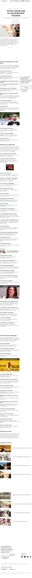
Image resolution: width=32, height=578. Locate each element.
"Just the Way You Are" (4, 324)
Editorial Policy (15, 563)
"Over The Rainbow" (10, 302)
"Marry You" (8, 355)
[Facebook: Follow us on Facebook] (22, 557)
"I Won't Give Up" (3, 256)
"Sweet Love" (10, 319)
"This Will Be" (12, 398)
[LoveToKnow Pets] (12, 569)
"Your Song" (2, 238)
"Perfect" (16, 227)
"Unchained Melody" (3, 221)
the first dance (12, 151)
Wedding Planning (18, 8)
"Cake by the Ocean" (13, 101)
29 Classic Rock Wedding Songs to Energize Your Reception (13, 251)
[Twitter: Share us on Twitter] (14, 22)
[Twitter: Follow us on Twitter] (25, 557)
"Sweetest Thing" (3, 139)
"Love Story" (8, 175)
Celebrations (10, 8)
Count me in (26, 87)
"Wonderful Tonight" (9, 272)
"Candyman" (2, 134)
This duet (1, 155)
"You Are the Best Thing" (13, 277)
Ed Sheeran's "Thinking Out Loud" (6, 200)
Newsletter (10, 563)
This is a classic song (3, 420)
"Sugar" (4, 109)
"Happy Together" (3, 392)
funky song (5, 410)
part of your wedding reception (7, 337)
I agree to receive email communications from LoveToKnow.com (25, 90)
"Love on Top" (10, 344)
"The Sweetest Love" (13, 184)
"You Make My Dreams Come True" (6, 404)
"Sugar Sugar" (2, 72)
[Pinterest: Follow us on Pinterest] (27, 557)
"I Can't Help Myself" (11, 84)
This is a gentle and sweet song (5, 205)
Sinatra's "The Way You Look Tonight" (6, 233)
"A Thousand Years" (9, 210)
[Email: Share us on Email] (18, 22)
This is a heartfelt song (4, 189)
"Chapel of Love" (3, 415)
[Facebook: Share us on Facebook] (12, 22)
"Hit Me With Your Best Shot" (12, 381)
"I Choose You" (2, 282)
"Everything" (2, 375)
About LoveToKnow (4, 563)
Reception (22, 8)
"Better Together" (3, 314)
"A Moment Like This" (4, 160)
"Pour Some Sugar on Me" (4, 89)
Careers (21, 563)
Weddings (13, 8)
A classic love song (3, 77)
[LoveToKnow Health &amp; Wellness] (4, 569)
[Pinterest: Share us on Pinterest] (16, 22)
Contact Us (25, 563)
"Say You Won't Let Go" (4, 261)
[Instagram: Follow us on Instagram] (30, 557)
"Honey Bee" (2, 426)
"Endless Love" (2, 179)
